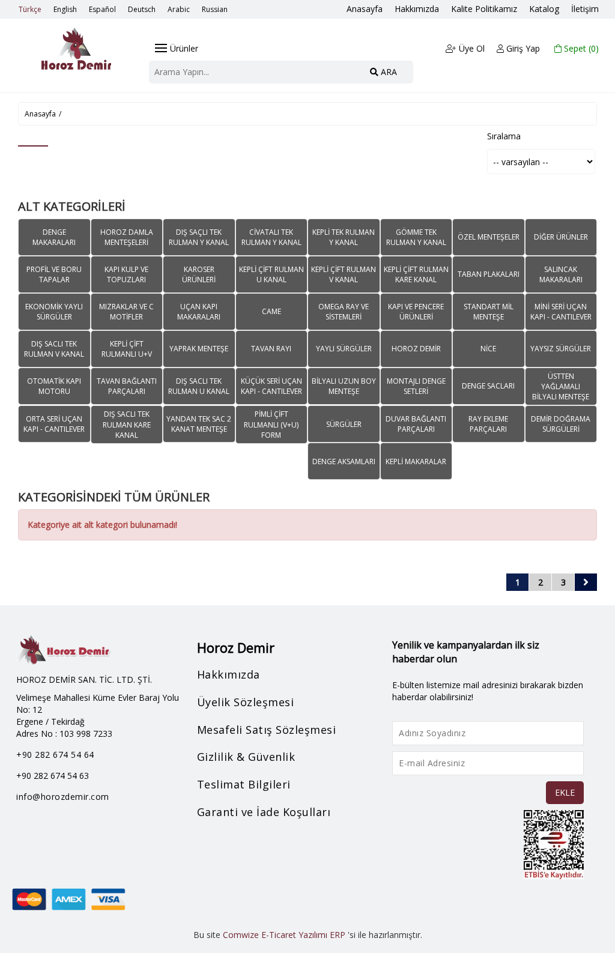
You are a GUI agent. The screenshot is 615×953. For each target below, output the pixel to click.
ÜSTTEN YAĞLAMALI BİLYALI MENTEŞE (560, 386)
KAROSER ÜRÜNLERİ (199, 274)
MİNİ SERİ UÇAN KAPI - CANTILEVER (561, 311)
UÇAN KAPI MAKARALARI (198, 311)
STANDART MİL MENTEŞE (489, 311)
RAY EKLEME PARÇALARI (488, 424)
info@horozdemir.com (62, 796)
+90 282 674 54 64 (55, 754)
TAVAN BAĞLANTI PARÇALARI (127, 386)
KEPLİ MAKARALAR (416, 461)
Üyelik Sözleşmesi (245, 702)
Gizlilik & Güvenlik (246, 756)
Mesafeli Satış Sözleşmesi (266, 729)
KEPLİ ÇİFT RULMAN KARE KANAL (416, 274)
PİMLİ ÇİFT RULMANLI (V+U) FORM (271, 424)
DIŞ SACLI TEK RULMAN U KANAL (198, 386)
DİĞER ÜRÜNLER (561, 237)
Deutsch (142, 9)
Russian (215, 9)
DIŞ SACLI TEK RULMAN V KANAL (54, 349)
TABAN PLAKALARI (489, 274)
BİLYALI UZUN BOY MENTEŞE (344, 386)
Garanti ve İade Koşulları (264, 812)
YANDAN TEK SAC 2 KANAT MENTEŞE (198, 424)
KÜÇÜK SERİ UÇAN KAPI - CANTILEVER (271, 386)
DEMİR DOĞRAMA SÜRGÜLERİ (560, 424)
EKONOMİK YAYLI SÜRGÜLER (54, 311)
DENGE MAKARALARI (54, 237)
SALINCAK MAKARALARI (561, 274)
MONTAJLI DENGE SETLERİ (416, 386)
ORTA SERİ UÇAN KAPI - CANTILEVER (54, 424)
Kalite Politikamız (484, 8)
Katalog (544, 8)
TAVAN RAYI (271, 348)
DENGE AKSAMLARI (343, 461)
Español (102, 9)
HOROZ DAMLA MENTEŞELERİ (126, 237)
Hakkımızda (417, 8)
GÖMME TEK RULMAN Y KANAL (416, 237)
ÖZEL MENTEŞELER (489, 237)
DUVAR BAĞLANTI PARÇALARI (416, 424)
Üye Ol (470, 48)
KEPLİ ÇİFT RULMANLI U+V (126, 349)
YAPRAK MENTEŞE (198, 348)
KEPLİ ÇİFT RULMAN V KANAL (343, 274)
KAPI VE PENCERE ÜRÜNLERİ (416, 311)
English (65, 9)
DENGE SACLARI (488, 386)
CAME (271, 311)
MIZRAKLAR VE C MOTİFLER (126, 311)
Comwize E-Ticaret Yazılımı (275, 934)
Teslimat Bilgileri (244, 784)
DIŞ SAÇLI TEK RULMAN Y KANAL (199, 237)
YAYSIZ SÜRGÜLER (560, 348)
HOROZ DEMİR (416, 348)
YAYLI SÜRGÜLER (344, 348)
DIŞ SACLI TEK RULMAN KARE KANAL (127, 424)
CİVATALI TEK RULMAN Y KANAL (271, 237)
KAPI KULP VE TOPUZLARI (126, 274)
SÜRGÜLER (344, 424)
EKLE (565, 792)
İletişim (585, 8)
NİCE (488, 348)
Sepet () (580, 48)
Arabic (179, 9)
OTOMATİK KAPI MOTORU (54, 386)
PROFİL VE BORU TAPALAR (54, 274)
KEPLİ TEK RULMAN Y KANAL (343, 237)
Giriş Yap (522, 48)
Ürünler (184, 48)
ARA (387, 71)
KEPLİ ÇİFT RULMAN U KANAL (271, 274)
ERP (337, 934)
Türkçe (30, 9)
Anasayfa (365, 8)
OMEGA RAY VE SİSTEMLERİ (343, 311)
